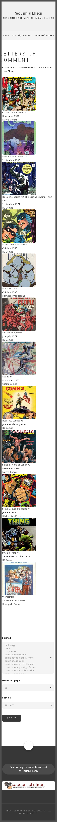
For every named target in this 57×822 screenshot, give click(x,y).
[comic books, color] (28, 660)
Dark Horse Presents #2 (15, 156)
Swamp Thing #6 (11, 552)
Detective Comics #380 (14, 244)
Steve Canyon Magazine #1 (16, 508)
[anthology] (28, 645)
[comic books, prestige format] (28, 667)
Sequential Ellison (28, 13)
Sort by (6, 697)
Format (6, 637)
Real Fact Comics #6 (12, 420)
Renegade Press (11, 603)
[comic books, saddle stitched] (28, 670)
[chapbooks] (28, 651)
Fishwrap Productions (13, 295)
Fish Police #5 (9, 288)
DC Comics (7, 207)
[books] (28, 648)
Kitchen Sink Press (11, 515)
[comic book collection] (28, 654)
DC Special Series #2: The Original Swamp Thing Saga (27, 198)
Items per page (11, 680)
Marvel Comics (9, 119)
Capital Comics (9, 383)
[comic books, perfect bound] (28, 664)
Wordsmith (8, 596)
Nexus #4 (7, 376)
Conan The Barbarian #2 (15, 112)
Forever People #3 (12, 332)
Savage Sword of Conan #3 (16, 464)
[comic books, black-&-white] (28, 657)
